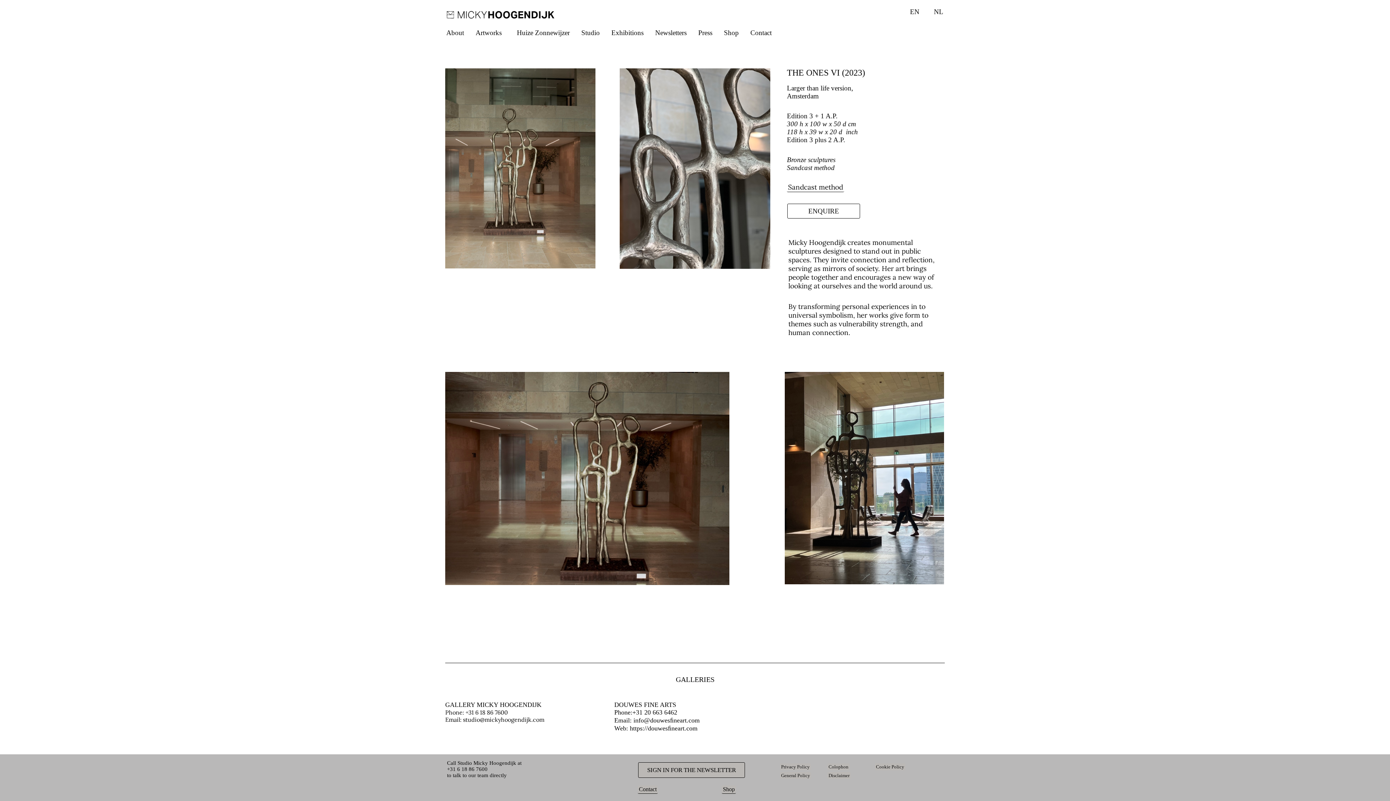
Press (705, 33)
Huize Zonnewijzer (543, 33)
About (455, 33)
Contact (761, 33)
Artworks (489, 33)
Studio (590, 33)
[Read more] (789, 353)
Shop (731, 33)
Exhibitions (627, 33)
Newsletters (671, 33)
